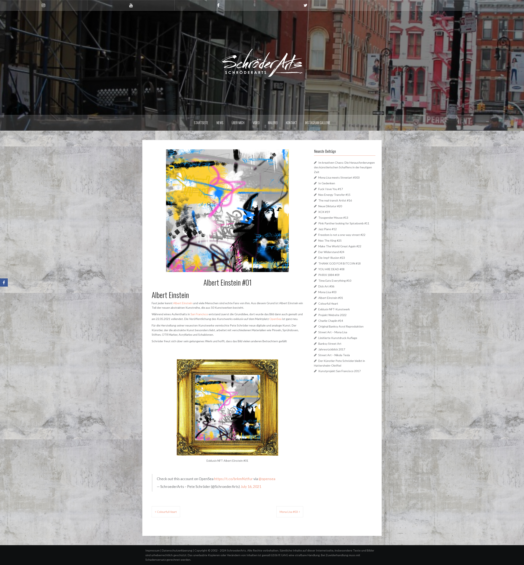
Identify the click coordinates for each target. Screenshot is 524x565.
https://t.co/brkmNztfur (233, 479)
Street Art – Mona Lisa (332, 332)
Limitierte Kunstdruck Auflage (337, 338)
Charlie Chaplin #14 (330, 320)
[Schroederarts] (262, 62)
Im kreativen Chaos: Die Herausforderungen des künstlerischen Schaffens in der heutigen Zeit (344, 167)
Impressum (152, 550)
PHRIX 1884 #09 (329, 275)
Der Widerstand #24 (331, 252)
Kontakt (291, 122)
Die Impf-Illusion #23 (331, 257)
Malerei (273, 122)
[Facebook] (4, 282)
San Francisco (199, 314)
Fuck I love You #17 (330, 189)
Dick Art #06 (326, 286)
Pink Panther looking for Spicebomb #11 (343, 223)
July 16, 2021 (251, 486)
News (220, 122)
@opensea (267, 479)
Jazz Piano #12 (327, 229)
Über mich (238, 122)
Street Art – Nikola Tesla (334, 355)
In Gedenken (326, 183)
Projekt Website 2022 (332, 315)
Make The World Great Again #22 (339, 246)
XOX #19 (324, 212)
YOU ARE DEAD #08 (331, 269)
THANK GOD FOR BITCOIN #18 (339, 263)
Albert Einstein (182, 303)
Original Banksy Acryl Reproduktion (341, 326)
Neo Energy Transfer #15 (334, 194)
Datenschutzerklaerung (177, 550)
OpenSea (275, 319)
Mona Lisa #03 (289, 511)
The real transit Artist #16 (335, 200)
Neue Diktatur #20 (330, 206)
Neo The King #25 (330, 240)
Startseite (201, 122)
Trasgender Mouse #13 (333, 217)
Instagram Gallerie (317, 122)
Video (256, 122)
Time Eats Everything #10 (334, 280)
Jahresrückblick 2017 (331, 349)
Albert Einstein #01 (330, 297)
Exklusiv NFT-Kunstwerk (334, 309)
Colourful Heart (167, 511)
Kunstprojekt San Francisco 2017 (339, 371)
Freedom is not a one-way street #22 (341, 234)
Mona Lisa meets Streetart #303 (339, 177)
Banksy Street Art (329, 343)
